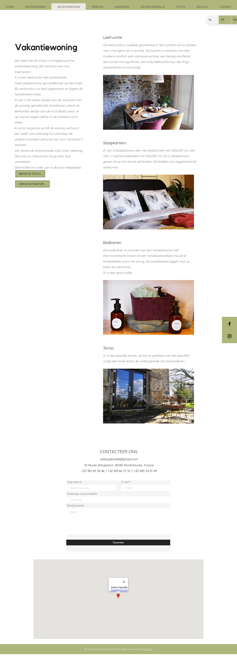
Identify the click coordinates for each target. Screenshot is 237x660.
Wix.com (147, 649)
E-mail (125, 482)
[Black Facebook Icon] (229, 324)
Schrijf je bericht (75, 505)
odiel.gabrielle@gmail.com (118, 459)
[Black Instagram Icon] (229, 336)
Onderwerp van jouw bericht (82, 493)
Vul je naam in (74, 482)
